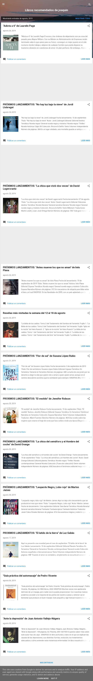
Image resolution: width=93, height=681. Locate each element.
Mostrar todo (82, 18)
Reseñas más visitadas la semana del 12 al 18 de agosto (34, 313)
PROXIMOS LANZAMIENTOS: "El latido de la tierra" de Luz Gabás (38, 532)
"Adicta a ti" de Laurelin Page (19, 25)
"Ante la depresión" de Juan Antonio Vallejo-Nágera (31, 618)
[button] (88, 26)
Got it (54, 678)
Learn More (43, 678)
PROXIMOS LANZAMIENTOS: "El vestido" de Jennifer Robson (36, 398)
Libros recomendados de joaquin (46, 10)
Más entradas (46, 663)
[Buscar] (89, 5)
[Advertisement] (46, 82)
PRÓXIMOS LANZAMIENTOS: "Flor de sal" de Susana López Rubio (39, 355)
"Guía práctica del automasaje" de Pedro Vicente (30, 575)
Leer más (85, 59)
